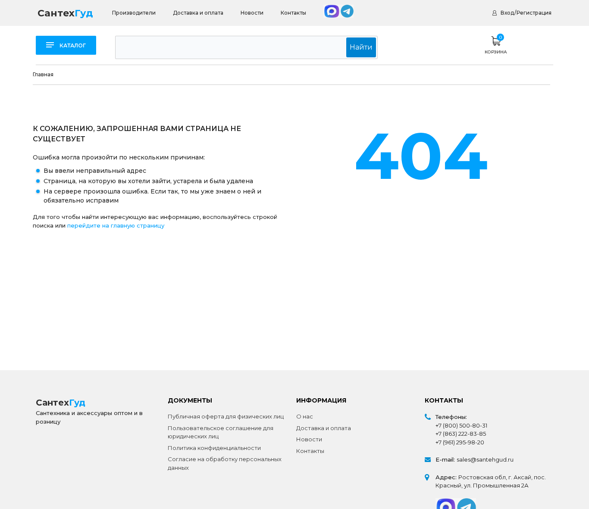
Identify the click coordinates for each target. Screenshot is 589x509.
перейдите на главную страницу (115, 225)
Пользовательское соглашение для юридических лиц (220, 432)
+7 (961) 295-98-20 (459, 442)
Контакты (293, 12)
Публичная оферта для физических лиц (226, 416)
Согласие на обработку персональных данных (225, 463)
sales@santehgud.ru (485, 459)
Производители (134, 12)
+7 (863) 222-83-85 (460, 433)
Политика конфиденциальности (214, 447)
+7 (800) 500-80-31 (461, 425)
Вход (507, 12)
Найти (361, 47)
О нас (304, 416)
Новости (252, 12)
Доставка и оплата (198, 12)
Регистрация (534, 12)
